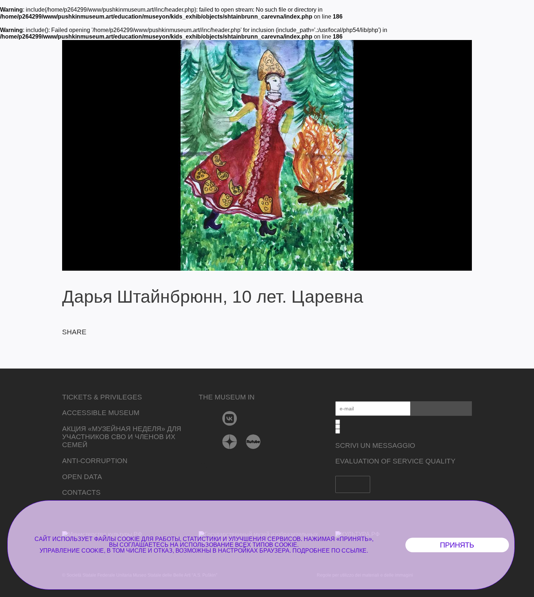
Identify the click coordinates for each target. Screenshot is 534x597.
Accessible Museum (100, 413)
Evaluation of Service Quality (395, 461)
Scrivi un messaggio (375, 445)
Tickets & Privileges (102, 397)
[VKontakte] (229, 418)
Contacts (81, 492)
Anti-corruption (95, 461)
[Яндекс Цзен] (229, 441)
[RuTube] (253, 441)
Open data (82, 477)
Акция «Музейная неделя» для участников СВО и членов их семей (121, 437)
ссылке (354, 551)
